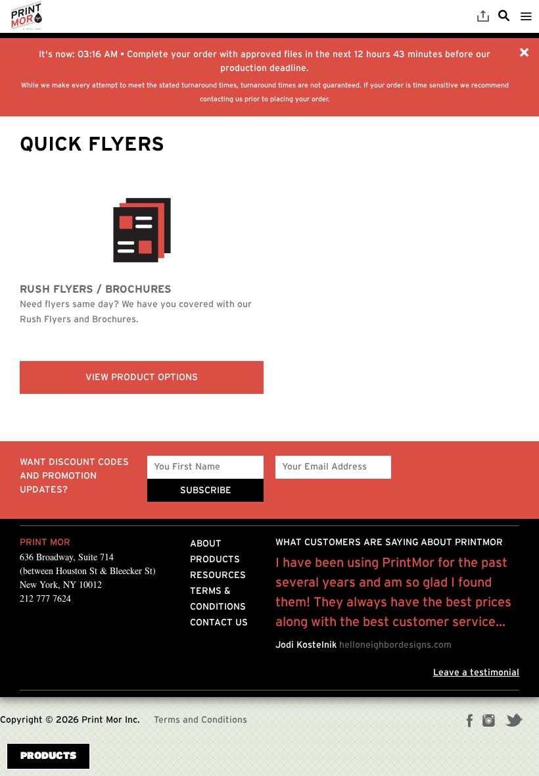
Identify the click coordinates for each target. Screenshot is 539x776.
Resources (218, 575)
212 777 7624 (45, 598)
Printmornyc (26, 16)
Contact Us (219, 622)
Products (215, 559)
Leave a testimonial (476, 672)
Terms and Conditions (200, 720)
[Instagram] (488, 722)
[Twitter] (513, 722)
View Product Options (141, 377)
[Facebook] (470, 722)
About (206, 543)
